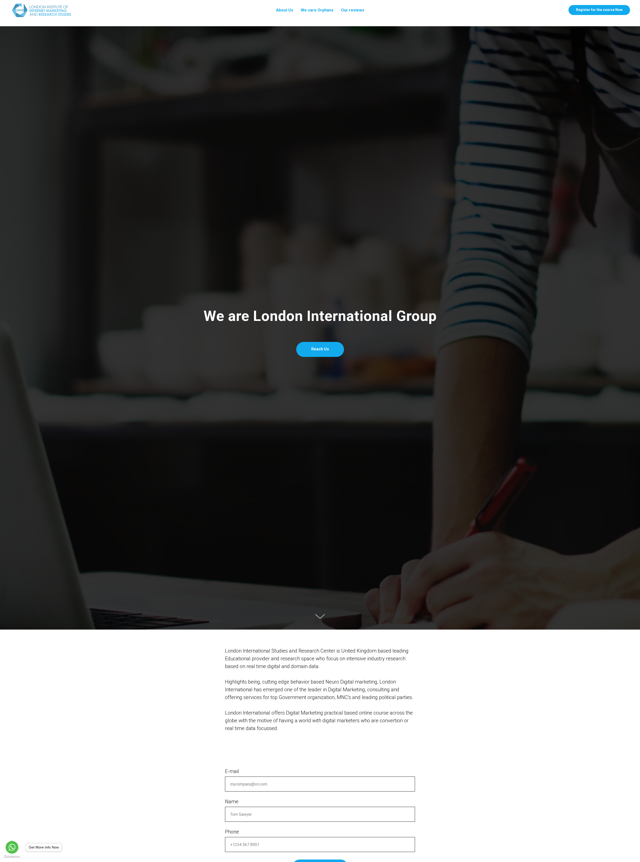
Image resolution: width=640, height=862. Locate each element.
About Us (284, 10)
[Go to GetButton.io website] (12, 857)
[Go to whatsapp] (12, 847)
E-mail (232, 771)
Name (231, 802)
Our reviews (352, 10)
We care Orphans (317, 10)
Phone (232, 832)
